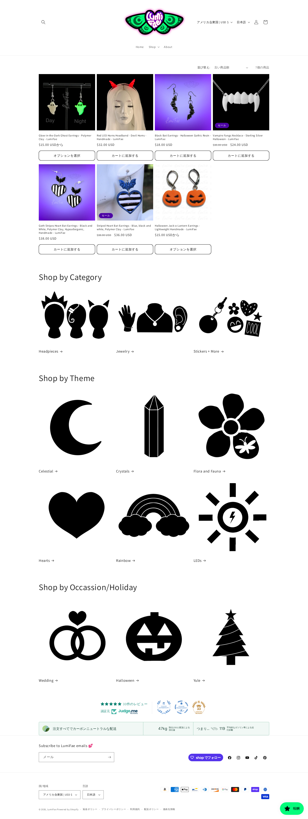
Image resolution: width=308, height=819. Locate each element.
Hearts (44, 560)
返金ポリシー (90, 809)
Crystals (122, 471)
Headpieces (48, 351)
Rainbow (123, 560)
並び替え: (203, 67)
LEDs (198, 560)
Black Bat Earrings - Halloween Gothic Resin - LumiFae (183, 137)
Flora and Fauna (207, 471)
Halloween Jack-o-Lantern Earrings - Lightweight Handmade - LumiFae (177, 227)
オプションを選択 (67, 156)
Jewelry (122, 351)
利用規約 (135, 809)
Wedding (46, 680)
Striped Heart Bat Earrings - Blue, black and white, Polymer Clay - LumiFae (124, 227)
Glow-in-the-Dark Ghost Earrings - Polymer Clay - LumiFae (65, 137)
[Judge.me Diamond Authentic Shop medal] (164, 707)
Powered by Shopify (68, 809)
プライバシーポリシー (113, 809)
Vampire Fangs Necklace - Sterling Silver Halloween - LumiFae (238, 137)
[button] (43, 22)
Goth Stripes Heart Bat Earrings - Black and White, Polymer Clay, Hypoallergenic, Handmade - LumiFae (65, 229)
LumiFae (52, 809)
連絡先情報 (169, 809)
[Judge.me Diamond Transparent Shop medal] (181, 707)
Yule (197, 680)
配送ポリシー (151, 809)
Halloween (125, 680)
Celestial (46, 471)
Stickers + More (206, 351)
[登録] (109, 757)
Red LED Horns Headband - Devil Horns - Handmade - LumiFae (121, 137)
